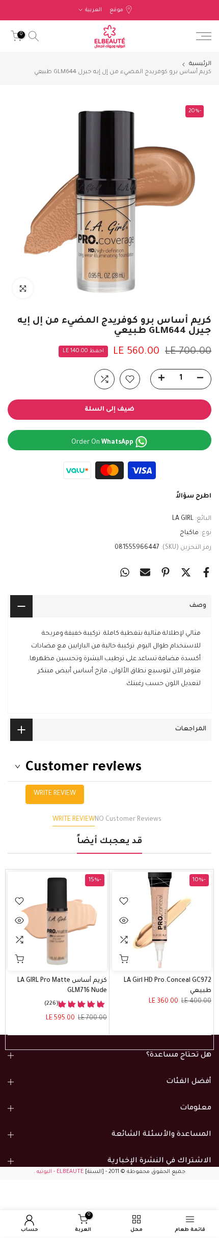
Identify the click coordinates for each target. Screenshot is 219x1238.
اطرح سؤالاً (193, 496)
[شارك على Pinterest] (165, 572)
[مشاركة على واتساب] (125, 572)
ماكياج (189, 533)
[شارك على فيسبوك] (206, 572)
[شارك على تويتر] (186, 572)
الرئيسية (200, 64)
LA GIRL (183, 518)
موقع (116, 10)
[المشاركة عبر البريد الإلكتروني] (145, 572)
